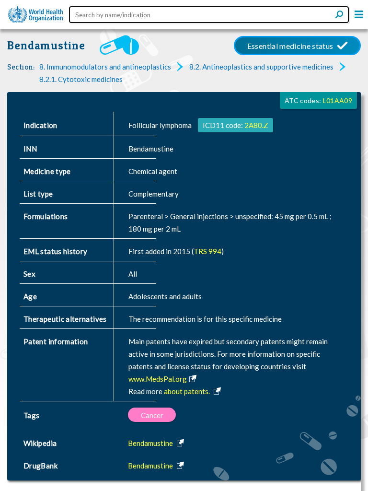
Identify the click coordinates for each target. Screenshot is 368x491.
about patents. (187, 391)
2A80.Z (256, 125)
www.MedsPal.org (157, 378)
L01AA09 (337, 100)
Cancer (152, 415)
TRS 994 (207, 251)
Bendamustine (46, 45)
